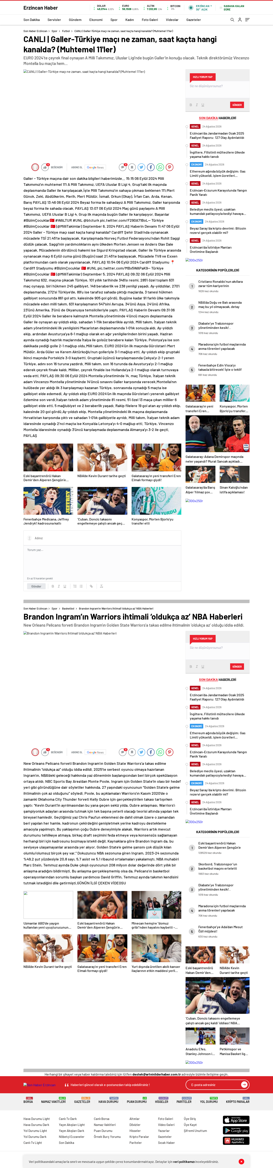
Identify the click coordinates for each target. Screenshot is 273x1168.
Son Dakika (31, 20)
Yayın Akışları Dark (71, 1131)
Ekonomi (96, 20)
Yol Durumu (209, 1100)
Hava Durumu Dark (36, 1125)
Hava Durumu (108, 1100)
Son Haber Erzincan (35, 31)
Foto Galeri (150, 20)
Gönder (36, 586)
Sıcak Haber (166, 1143)
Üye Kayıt (190, 1125)
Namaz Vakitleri (53, 1100)
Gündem (75, 20)
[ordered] (75, 586)
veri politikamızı (184, 1162)
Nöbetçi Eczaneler (71, 1137)
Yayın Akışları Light (72, 1125)
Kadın (129, 20)
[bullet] (81, 586)
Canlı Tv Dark (68, 1119)
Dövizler (135, 1125)
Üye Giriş (190, 1119)
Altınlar (134, 1119)
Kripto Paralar (238, 1100)
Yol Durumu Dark (34, 1137)
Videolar (172, 20)
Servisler (54, 20)
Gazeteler (193, 20)
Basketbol (68, 608)
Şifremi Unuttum (195, 1131)
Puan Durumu (137, 1100)
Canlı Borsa (101, 1119)
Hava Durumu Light (36, 1119)
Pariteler (184, 1100)
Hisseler (161, 1100)
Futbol (66, 31)
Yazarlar (164, 1131)
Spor (114, 20)
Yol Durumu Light (35, 1131)
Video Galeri (166, 1125)
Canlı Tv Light (32, 1143)
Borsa (28, 1100)
